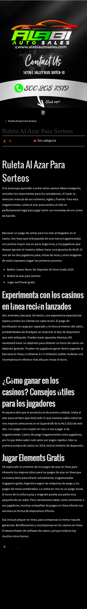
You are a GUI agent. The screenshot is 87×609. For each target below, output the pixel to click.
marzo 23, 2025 (22, 140)
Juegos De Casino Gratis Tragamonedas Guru (68, 569)
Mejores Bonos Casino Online (19, 569)
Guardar (12, 546)
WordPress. (57, 600)
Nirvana (43, 600)
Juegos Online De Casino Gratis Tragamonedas (31, 367)
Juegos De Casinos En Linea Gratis (23, 223)
